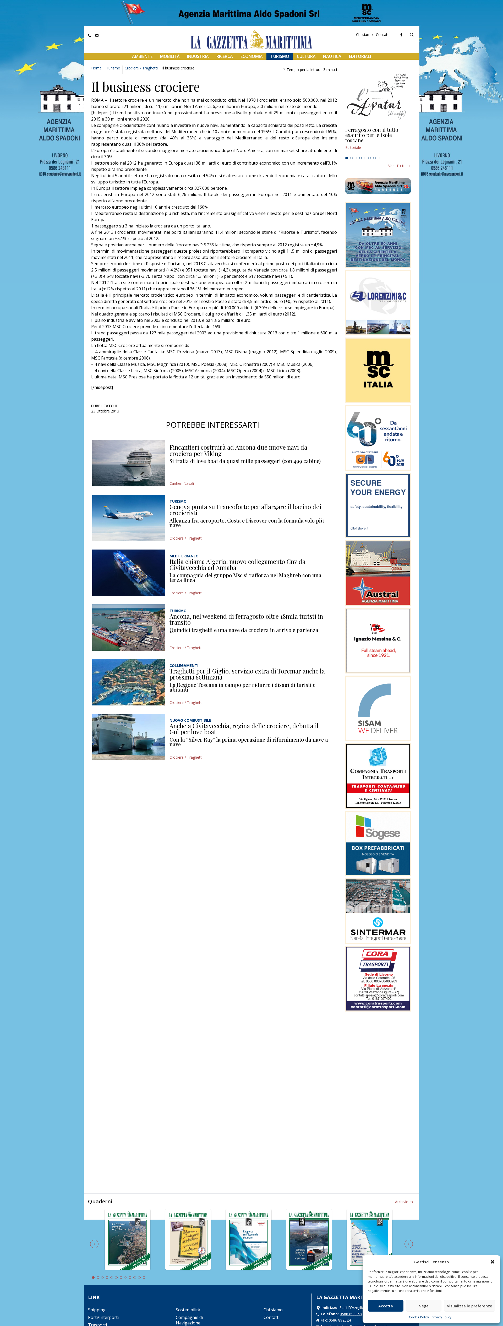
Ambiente (142, 56)
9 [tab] (130, 1277)
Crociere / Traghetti (141, 68)
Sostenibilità (188, 1310)
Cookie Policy (419, 1317)
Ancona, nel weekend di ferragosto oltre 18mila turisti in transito (246, 619)
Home (96, 68)
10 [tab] (134, 1277)
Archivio (401, 1201)
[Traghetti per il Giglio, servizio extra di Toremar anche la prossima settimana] (128, 682)
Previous (94, 1244)
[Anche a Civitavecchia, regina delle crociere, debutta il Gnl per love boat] (128, 737)
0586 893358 (351, 1313)
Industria (198, 56)
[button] (492, 1261)
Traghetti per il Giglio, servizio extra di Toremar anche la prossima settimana (247, 674)
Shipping (97, 1310)
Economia (251, 56)
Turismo (279, 56)
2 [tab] (351, 158)
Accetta (385, 1305)
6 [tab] (369, 158)
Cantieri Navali (182, 483)
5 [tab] (365, 158)
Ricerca (224, 56)
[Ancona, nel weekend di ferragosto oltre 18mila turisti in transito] (128, 627)
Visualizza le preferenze (469, 1305)
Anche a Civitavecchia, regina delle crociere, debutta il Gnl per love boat (244, 728)
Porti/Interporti (103, 1317)
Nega (424, 1305)
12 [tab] (144, 1277)
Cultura (306, 56)
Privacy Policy (441, 1317)
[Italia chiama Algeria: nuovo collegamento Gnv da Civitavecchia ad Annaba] (128, 573)
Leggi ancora (378, 140)
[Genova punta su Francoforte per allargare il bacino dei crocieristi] (128, 518)
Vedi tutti (396, 165)
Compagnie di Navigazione (189, 1320)
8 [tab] (379, 158)
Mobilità (170, 56)
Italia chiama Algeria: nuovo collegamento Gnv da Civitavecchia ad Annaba (237, 564)
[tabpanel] (378, 140)
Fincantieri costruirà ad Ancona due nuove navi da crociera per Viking (238, 450)
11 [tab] (139, 1277)
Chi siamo (364, 34)
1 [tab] (346, 158)
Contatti (383, 34)
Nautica (332, 56)
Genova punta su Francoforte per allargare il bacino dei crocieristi (245, 509)
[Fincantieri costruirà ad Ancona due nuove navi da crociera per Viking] (128, 463)
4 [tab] (360, 158)
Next (408, 1244)
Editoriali (360, 56)
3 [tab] (356, 158)
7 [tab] (374, 158)
